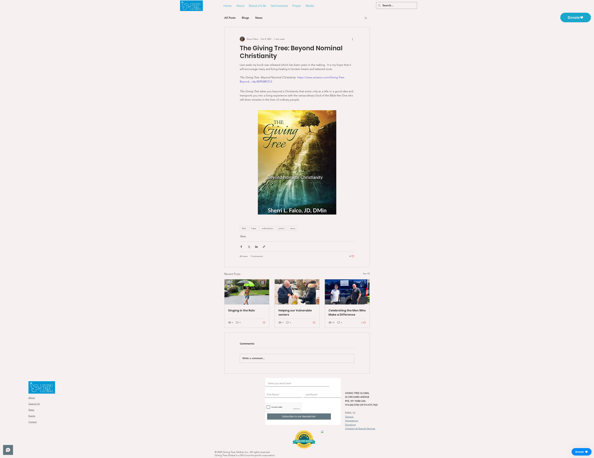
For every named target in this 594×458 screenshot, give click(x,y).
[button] (240, 5)
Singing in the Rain (241, 310)
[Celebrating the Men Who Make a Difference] (347, 291)
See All (366, 273)
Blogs (245, 18)
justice (281, 228)
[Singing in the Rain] (246, 291)
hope (253, 228)
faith (244, 228)
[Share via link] (264, 246)
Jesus (292, 228)
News (258, 18)
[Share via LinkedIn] (256, 246)
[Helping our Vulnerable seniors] (297, 291)
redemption (267, 228)
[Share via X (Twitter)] (248, 246)
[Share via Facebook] (241, 246)
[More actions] (352, 39)
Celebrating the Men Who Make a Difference (347, 312)
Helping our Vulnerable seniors (295, 312)
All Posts (230, 18)
